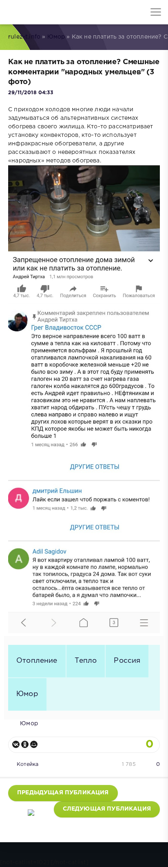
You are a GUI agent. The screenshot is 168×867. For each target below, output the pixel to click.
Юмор (56, 37)
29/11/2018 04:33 (30, 93)
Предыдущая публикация (63, 792)
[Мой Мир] (34, 744)
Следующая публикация (107, 808)
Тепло (86, 660)
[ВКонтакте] (16, 744)
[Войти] (36, 12)
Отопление (36, 660)
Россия (127, 660)
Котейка (27, 764)
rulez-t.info (24, 37)
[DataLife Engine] (12, 12)
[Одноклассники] (25, 744)
